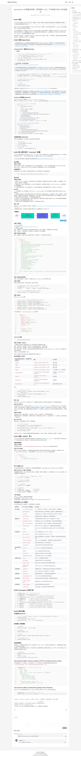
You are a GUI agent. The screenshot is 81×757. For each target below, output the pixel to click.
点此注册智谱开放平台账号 (47, 67)
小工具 (69, 2)
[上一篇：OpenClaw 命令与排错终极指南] (14, 709)
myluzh (31, 15)
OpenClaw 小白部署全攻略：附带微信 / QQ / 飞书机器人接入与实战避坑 (33, 706)
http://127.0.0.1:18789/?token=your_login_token (39, 88)
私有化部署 (48, 699)
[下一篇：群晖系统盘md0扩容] (66, 709)
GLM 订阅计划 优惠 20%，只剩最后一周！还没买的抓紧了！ (49, 94)
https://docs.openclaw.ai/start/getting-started (29, 64)
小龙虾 (32, 699)
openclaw (27, 699)
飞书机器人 (42, 699)
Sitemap (46, 755)
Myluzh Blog (12, 2)
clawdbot (16, 699)
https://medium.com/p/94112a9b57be (57, 100)
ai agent (37, 699)
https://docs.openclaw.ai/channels (45, 158)
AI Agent (48, 15)
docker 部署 (55, 699)
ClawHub (18, 496)
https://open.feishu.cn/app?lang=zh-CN (29, 226)
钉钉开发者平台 (20, 181)
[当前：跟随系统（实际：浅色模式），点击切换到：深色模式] (72, 2)
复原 (65, 220)
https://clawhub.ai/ (50, 438)
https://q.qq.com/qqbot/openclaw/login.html (42, 406)
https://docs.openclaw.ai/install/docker (36, 99)
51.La (34, 755)
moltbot (22, 699)
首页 (66, 2)
